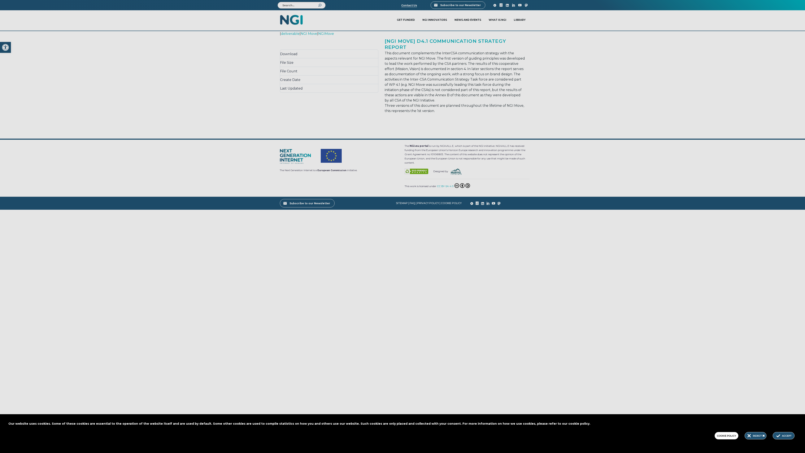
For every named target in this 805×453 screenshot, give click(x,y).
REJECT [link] (757, 435)
